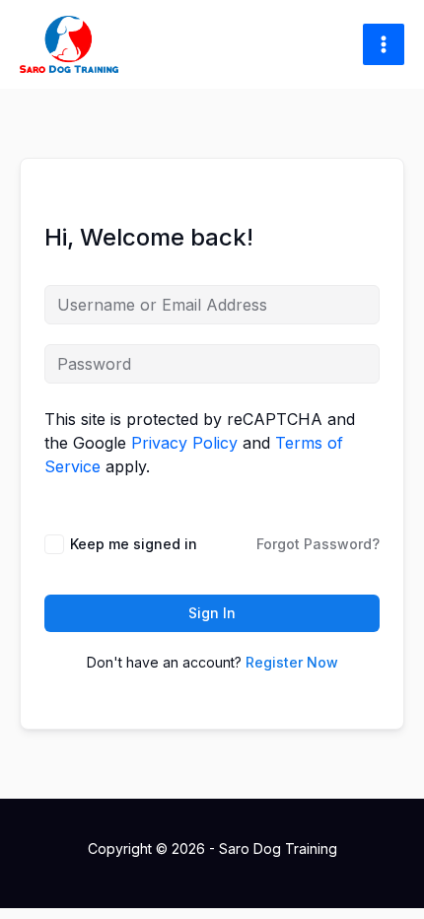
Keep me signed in (133, 543)
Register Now (292, 662)
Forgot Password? (318, 543)
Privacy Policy (184, 443)
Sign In (212, 612)
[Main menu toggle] (383, 44)
